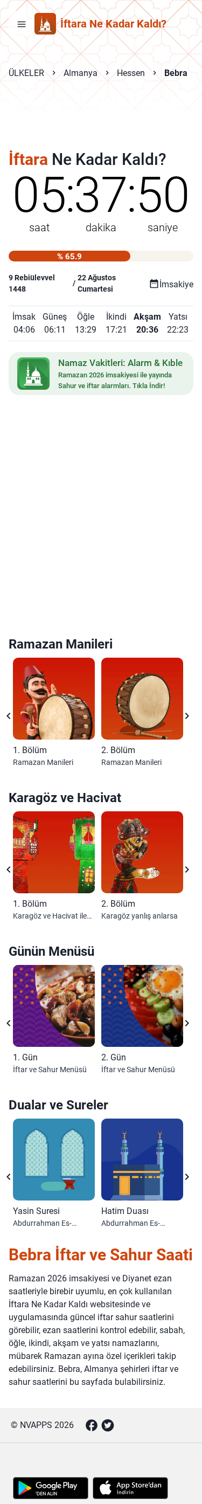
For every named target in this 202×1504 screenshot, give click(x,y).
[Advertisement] (101, 122)
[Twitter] (108, 1425)
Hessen (131, 73)
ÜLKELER (26, 73)
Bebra (175, 73)
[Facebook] (92, 1425)
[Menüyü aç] (21, 24)
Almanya (80, 73)
